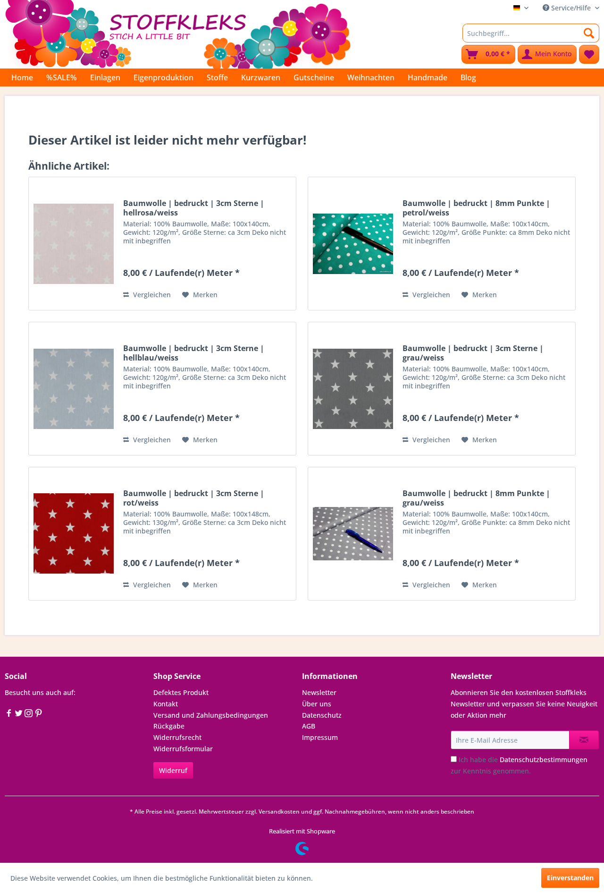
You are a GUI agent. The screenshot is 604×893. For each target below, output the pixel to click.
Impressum (320, 737)
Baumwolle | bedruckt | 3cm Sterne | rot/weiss (193, 498)
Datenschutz (322, 715)
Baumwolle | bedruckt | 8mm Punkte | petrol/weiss (476, 207)
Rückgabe (169, 725)
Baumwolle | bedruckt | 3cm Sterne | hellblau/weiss (193, 352)
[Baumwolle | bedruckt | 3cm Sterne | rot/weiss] (74, 534)
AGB (308, 725)
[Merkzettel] (589, 54)
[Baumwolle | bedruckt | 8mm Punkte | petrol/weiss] (353, 244)
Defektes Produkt (181, 692)
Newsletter (319, 692)
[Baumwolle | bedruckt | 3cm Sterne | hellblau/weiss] (74, 389)
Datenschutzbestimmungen (543, 759)
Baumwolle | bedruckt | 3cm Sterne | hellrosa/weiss (193, 207)
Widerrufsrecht (177, 737)
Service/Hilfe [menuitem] (571, 7)
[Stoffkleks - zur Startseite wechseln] (178, 33)
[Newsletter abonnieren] (584, 739)
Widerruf (173, 770)
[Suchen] (589, 33)
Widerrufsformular (183, 748)
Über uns (316, 703)
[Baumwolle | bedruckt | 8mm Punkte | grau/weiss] (353, 534)
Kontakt (165, 703)
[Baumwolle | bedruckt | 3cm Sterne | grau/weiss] (353, 389)
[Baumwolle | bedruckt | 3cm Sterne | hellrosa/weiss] (74, 244)
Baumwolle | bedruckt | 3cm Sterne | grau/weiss (473, 352)
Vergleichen (151, 294)
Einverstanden (570, 877)
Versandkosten (279, 811)
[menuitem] (530, 33)
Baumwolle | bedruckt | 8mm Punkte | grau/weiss (476, 498)
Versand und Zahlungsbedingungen (210, 715)
